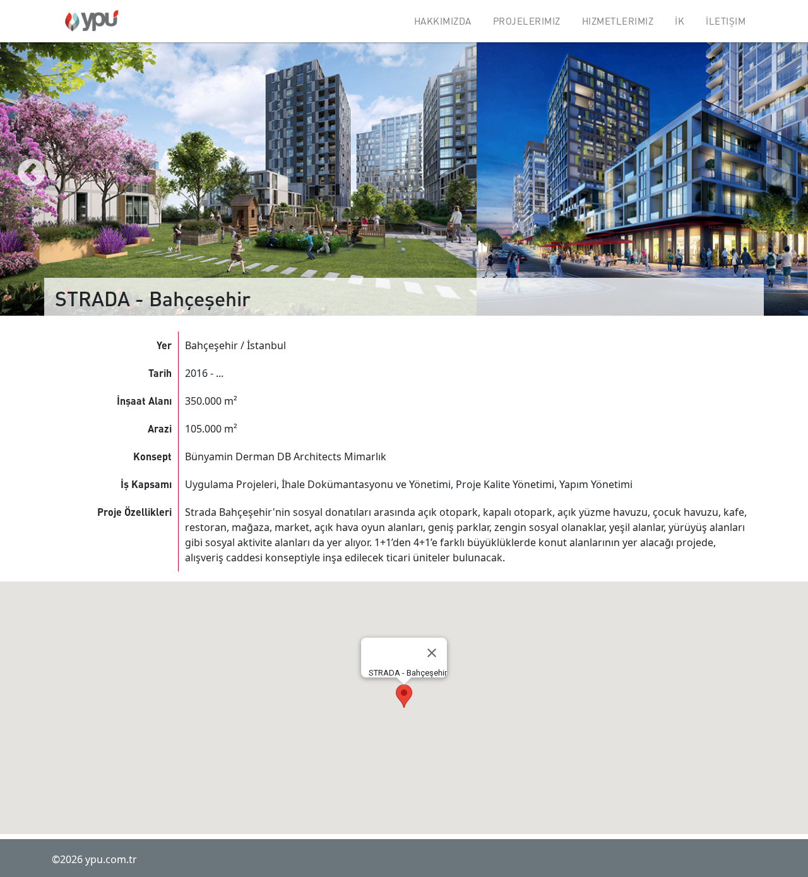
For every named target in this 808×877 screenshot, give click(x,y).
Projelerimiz (527, 21)
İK (679, 21)
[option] (238, 174)
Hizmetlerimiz (618, 21)
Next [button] (776, 173)
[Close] (432, 653)
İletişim (726, 21)
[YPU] (91, 20)
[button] (404, 696)
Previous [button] (31, 173)
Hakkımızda (443, 21)
